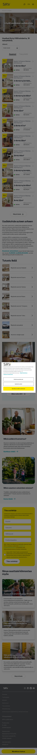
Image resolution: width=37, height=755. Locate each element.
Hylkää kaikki (18, 384)
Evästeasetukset (18, 379)
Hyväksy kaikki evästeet (18, 388)
